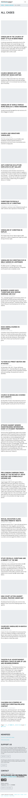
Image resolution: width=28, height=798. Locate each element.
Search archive (9, 5)
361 (18, 725)
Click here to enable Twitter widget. (7, 737)
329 (13, 725)
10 (25, 725)
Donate (4, 765)
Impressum (6, 795)
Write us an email (6, 788)
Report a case (6, 756)
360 (16, 725)
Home (2, 5)
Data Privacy (12, 795)
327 (9, 725)
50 (3, 726)
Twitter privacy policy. (5, 739)
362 (20, 725)
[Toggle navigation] (25, 2)
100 (5, 726)
